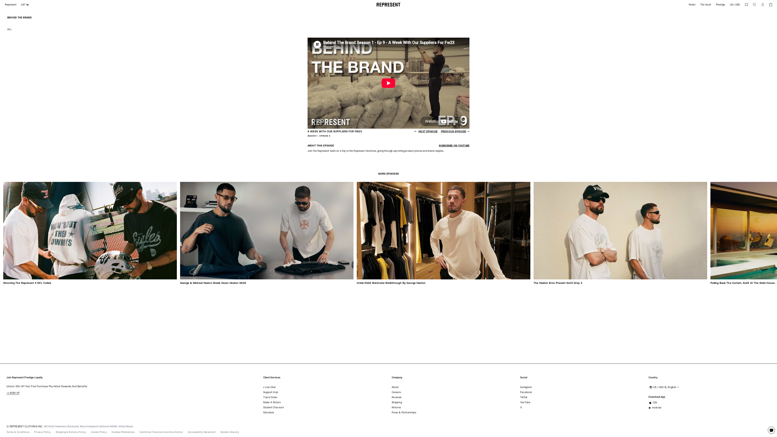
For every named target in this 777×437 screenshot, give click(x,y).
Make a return (272, 402)
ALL (9, 29)
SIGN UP (15, 393)
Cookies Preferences (123, 432)
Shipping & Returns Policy (71, 432)
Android (656, 407)
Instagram (526, 387)
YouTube (525, 402)
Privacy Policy (42, 432)
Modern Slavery (230, 432)
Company (397, 377)
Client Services (271, 377)
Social (523, 377)
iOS (655, 402)
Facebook (526, 392)
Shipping (397, 402)
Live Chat (270, 387)
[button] (754, 4)
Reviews (397, 397)
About (395, 387)
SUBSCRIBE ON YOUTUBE (454, 145)
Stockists (268, 412)
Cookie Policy (99, 432)
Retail (692, 4)
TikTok (524, 397)
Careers (396, 392)
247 (23, 4)
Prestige (720, 4)
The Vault (705, 4)
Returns (396, 407)
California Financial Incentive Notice (161, 432)
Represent (10, 4)
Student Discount (273, 407)
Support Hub (270, 392)
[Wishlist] (746, 4)
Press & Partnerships (404, 412)
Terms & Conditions (17, 432)
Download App (657, 397)
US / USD (735, 4)
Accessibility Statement (202, 432)
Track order (270, 397)
